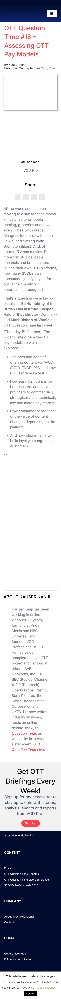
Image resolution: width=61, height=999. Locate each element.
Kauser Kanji (17, 64)
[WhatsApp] (34, 197)
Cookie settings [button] (46, 987)
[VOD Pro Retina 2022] (16, 13)
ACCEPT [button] (30, 993)
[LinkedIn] (25, 197)
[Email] (42, 197)
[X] (17, 197)
